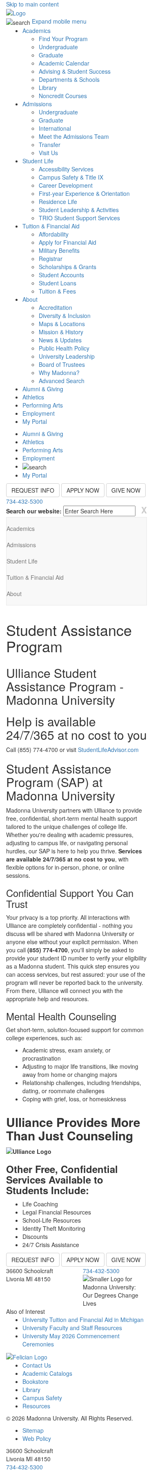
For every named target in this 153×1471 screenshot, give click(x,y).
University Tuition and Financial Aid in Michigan (83, 1319)
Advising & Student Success (75, 71)
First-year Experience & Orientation (84, 193)
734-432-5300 (24, 501)
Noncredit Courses (63, 96)
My (34, 421)
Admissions (37, 104)
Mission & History (61, 332)
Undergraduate (58, 47)
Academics (36, 30)
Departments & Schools (69, 79)
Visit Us (48, 153)
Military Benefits (59, 250)
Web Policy (36, 1438)
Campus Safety (42, 1398)
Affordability (54, 234)
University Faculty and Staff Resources (72, 1328)
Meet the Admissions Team (74, 136)
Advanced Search (61, 381)
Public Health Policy (64, 348)
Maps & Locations (62, 324)
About (30, 299)
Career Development (66, 185)
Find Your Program (63, 39)
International (55, 128)
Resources (36, 1406)
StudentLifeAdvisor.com (108, 749)
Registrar (50, 258)
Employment (38, 413)
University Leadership (67, 356)
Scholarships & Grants (67, 267)
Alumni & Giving (42, 389)
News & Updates (60, 340)
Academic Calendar (64, 63)
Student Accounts (61, 275)
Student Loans (57, 283)
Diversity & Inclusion (65, 315)
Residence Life (58, 201)
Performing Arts (42, 405)
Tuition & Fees (57, 291)
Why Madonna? (59, 372)
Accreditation (55, 307)
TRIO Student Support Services (79, 218)
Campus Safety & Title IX (71, 177)
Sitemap (33, 1430)
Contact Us (36, 1365)
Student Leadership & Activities (79, 210)
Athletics (33, 397)
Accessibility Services (66, 169)
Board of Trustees (62, 364)
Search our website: (34, 511)
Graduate (51, 55)
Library (48, 87)
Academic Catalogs (47, 1373)
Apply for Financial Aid (67, 242)
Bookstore (35, 1381)
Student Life (37, 161)
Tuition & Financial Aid (51, 226)
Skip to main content (32, 4)
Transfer (49, 144)
